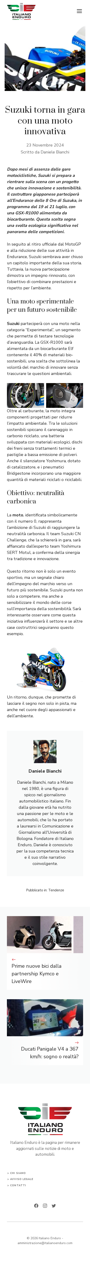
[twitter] (54, 1206)
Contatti (18, 1185)
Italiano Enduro (50, 1238)
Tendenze (56, 890)
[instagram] (45, 1206)
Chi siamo (18, 1173)
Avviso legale (21, 1179)
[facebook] (36, 1206)
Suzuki (14, 323)
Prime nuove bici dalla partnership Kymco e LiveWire (36, 974)
